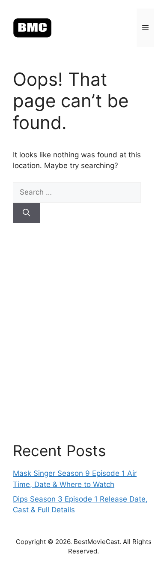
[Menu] (145, 28)
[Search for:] (77, 192)
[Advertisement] (83, 332)
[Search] (26, 213)
